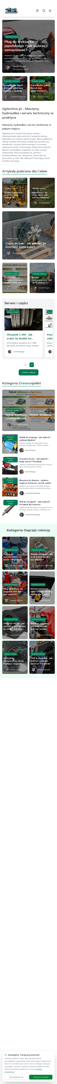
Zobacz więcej (28, 372)
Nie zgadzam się (16, 1077)
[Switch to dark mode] (50, 10)
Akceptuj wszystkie (41, 1077)
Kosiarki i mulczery (11, 81)
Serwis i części (12, 238)
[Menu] (37, 10)
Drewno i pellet (38, 81)
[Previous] (25, 364)
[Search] (43, 10)
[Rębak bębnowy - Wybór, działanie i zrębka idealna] (28, 410)
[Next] (31, 364)
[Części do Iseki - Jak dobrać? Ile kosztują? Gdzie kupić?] (28, 235)
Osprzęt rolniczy (12, 37)
